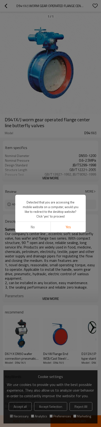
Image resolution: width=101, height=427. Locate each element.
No (33, 227)
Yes (68, 227)
